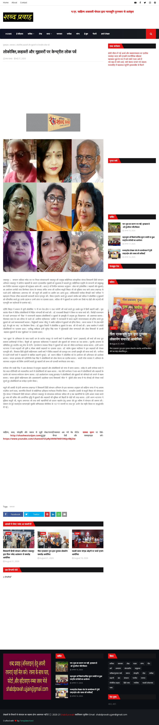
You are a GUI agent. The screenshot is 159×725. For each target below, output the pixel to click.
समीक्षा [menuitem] (69, 33)
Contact (23, 2)
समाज (128, 673)
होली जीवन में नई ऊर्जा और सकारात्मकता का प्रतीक (128, 53)
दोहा (144, 673)
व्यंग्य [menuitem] (78, 33)
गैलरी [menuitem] (95, 33)
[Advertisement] (53, 86)
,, (134, 320)
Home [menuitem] (8, 33)
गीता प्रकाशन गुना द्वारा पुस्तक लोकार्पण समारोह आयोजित (53, 552)
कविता (112, 663)
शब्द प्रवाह (8, 58)
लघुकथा (137, 668)
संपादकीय (128, 668)
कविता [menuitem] (30, 33)
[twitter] (145, 2)
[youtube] (135, 2)
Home (6, 2)
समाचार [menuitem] (59, 33)
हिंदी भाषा (127, 682)
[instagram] (150, 2)
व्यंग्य (142, 663)
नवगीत (135, 678)
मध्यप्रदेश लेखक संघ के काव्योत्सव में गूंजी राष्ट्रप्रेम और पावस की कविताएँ (137, 252)
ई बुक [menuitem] (86, 33)
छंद (119, 678)
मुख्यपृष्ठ (5, 45)
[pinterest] (154, 2)
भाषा (111, 687)
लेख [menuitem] (40, 33)
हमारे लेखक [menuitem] (105, 33)
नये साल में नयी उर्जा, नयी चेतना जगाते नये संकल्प (127, 61)
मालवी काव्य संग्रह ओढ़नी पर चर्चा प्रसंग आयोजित (87, 552)
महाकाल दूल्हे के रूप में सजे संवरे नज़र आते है (125, 59)
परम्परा (143, 678)
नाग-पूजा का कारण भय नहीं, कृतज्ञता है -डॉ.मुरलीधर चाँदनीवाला (136, 225)
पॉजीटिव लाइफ (115, 682)
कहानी (112, 678)
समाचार (12, 45)
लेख (128, 663)
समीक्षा (151, 673)
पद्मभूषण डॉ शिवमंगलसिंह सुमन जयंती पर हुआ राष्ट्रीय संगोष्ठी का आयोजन (138, 239)
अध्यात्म (118, 668)
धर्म (111, 668)
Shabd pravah (68, 714)
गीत (149, 663)
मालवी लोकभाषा (148, 682)
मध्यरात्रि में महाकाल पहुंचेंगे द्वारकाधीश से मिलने (126, 64)
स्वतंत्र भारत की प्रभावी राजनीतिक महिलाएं (124, 56)
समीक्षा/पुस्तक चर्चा (116, 673)
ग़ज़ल (135, 663)
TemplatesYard (26, 720)
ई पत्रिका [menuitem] (19, 33)
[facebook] (140, 2)
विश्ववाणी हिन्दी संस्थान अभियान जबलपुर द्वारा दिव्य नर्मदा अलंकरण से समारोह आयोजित (18, 554)
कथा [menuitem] (48, 33)
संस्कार (126, 678)
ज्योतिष (136, 682)
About (14, 2)
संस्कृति (136, 673)
